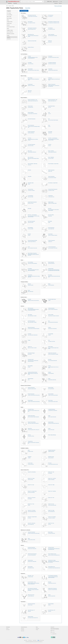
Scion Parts (15, 3)
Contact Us (60, 3)
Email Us (53, 630)
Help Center (56, 3)
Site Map (37, 629)
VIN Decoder (7, 629)
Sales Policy (25, 640)
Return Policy (30, 640)
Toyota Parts (10, 3)
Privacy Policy (34, 640)
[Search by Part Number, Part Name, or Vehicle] (42, 1)
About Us (7, 628)
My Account (22, 628)
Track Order (22, 629)
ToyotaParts (11, 1)
